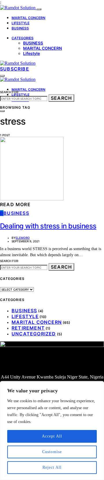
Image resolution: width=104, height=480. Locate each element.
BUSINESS (20, 28)
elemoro (23, 237)
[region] (52, 430)
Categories (23, 38)
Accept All (52, 436)
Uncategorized (34, 334)
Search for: (9, 92)
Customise (52, 452)
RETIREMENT (28, 328)
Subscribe (14, 69)
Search (61, 98)
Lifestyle (31, 53)
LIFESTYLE (20, 23)
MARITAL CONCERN (28, 18)
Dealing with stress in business (48, 226)
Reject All (52, 467)
